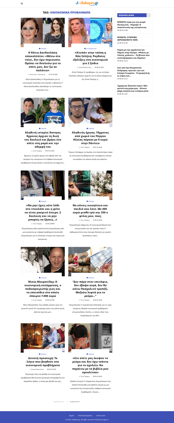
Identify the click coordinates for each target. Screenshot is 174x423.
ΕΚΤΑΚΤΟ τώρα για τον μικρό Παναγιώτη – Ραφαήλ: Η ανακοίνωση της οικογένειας (131, 25)
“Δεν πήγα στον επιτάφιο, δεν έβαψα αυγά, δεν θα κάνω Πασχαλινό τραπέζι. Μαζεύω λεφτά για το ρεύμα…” (90, 289)
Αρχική (71, 415)
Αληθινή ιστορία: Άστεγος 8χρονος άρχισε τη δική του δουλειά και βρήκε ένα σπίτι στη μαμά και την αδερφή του (42, 139)
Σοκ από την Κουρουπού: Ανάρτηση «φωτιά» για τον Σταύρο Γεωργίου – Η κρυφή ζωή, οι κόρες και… (133, 71)
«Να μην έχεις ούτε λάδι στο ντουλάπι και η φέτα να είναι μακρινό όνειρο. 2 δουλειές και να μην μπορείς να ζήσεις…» (43, 212)
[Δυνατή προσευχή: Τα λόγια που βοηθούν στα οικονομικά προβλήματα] (43, 338)
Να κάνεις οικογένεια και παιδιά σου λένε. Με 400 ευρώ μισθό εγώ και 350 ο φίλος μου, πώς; (90, 210)
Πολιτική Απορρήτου (85, 415)
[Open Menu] (22, 3)
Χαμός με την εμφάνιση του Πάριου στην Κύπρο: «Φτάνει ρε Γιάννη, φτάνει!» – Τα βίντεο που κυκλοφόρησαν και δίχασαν (133, 54)
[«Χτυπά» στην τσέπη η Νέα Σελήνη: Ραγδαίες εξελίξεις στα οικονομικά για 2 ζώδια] (90, 32)
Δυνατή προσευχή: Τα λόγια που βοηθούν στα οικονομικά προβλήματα (43, 361)
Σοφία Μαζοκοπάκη (85, 67)
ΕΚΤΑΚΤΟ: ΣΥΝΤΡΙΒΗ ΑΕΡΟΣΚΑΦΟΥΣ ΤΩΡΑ (127, 38)
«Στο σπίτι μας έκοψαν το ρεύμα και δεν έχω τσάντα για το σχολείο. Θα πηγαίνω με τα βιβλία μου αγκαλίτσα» (90, 365)
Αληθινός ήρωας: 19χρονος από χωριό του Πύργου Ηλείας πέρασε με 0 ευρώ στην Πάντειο (90, 138)
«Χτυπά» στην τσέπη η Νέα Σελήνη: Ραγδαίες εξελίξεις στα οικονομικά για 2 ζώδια (90, 58)
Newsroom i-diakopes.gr (37, 74)
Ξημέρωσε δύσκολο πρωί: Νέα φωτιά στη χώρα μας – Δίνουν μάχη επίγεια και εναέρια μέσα (132, 88)
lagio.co (106, 419)
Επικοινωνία (100, 415)
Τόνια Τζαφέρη (37, 151)
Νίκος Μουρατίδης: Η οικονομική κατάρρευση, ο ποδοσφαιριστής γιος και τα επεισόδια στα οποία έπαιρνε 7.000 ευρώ (42, 289)
